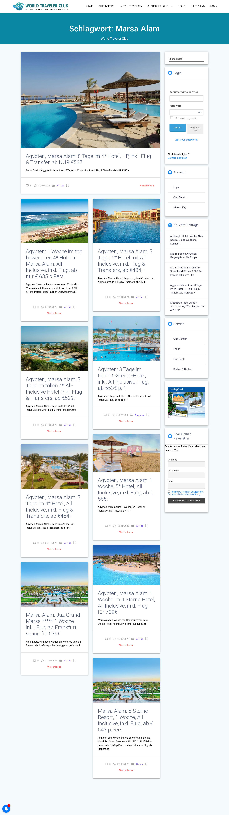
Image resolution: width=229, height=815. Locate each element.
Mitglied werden (131, 6)
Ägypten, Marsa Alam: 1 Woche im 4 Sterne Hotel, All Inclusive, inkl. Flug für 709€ (126, 602)
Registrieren (195, 128)
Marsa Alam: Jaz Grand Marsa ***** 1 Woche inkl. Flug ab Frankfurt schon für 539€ (53, 624)
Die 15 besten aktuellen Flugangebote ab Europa (183, 255)
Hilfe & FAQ (198, 6)
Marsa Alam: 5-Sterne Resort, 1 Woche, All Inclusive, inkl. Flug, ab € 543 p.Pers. (125, 720)
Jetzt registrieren (177, 157)
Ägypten (140, 415)
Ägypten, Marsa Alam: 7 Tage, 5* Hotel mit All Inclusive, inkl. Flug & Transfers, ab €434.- (125, 260)
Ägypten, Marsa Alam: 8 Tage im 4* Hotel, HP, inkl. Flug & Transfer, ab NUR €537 (186, 289)
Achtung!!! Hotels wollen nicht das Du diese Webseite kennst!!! (187, 240)
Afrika (60, 185)
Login (213, 6)
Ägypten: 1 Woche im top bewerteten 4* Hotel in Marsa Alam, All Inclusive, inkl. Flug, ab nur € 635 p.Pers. (54, 263)
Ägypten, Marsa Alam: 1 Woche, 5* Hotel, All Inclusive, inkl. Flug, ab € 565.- (125, 489)
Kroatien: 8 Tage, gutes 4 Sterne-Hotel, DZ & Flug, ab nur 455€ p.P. (187, 306)
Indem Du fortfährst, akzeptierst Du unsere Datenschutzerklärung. (185, 493)
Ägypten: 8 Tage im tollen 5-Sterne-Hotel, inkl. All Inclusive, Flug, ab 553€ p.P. (123, 378)
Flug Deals (179, 359)
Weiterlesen (147, 185)
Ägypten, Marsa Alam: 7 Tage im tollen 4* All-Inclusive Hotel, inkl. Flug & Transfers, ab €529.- (54, 388)
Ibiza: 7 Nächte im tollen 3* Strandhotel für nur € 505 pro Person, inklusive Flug (186, 271)
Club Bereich (107, 6)
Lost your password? (186, 139)
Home (89, 6)
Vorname (172, 459)
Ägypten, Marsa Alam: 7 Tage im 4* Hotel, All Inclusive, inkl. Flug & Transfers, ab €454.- (53, 506)
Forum (176, 349)
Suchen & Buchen (159, 6)
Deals (182, 6)
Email (170, 481)
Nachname (173, 470)
